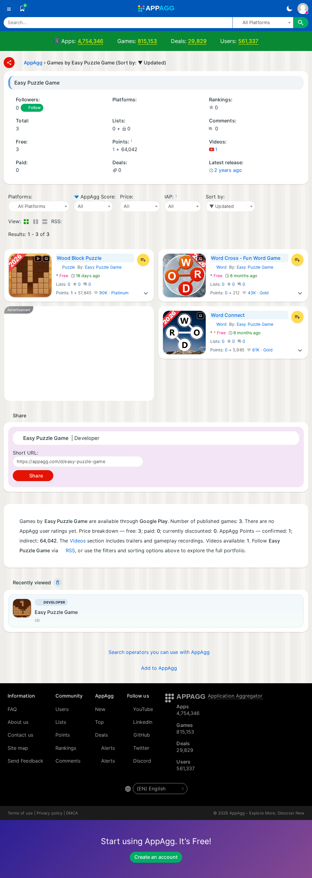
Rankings (65, 748)
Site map (18, 748)
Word (218, 267)
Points (62, 735)
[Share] (9, 62)
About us (18, 722)
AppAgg (33, 63)
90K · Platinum (113, 292)
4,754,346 (91, 41)
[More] (146, 292)
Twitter (141, 748)
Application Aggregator (235, 696)
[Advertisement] (79, 353)
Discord (142, 761)
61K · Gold (262, 349)
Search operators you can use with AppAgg (159, 652)
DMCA (72, 813)
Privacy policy (49, 813)
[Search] (300, 22)
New (100, 709)
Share (35, 476)
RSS (70, 550)
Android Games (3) (114, 108)
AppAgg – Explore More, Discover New (266, 813)
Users (62, 709)
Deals (101, 735)
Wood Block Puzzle (79, 258)
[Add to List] (143, 260)
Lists (60, 722)
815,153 (147, 41)
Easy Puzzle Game (103, 267)
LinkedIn (143, 722)
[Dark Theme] (289, 8)
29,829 (197, 41)
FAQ (12, 709)
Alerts (108, 748)
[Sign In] (302, 8)
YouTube (143, 709)
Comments (68, 761)
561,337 (248, 41)
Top (99, 722)
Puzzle (65, 267)
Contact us (20, 735)
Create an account (156, 857)
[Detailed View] (35, 221)
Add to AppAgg (159, 668)
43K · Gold (257, 292)
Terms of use (20, 813)
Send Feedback (25, 761)
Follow (34, 107)
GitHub (141, 735)
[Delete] (57, 582)
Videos (78, 541)
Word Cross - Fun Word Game (246, 258)
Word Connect (228, 315)
